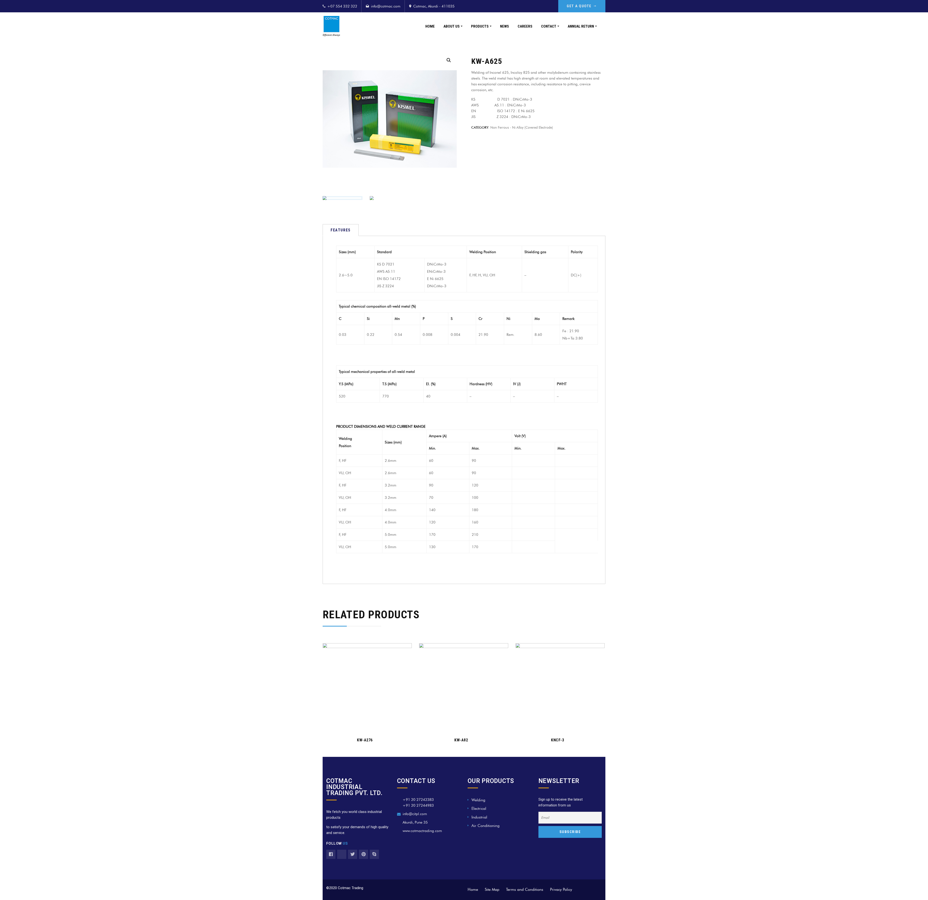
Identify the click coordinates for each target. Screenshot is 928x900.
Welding (478, 800)
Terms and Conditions (524, 889)
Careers (525, 26)
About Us (451, 26)
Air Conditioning (485, 825)
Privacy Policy (561, 889)
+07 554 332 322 (342, 6)
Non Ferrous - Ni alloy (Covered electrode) (521, 127)
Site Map (492, 889)
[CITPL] (331, 26)
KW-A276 (365, 740)
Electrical (478, 808)
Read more (365, 725)
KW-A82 (461, 740)
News (504, 26)
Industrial (479, 817)
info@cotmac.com (385, 6)
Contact (548, 26)
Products (480, 26)
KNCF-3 (557, 740)
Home (430, 26)
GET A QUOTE (579, 6)
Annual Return (581, 26)
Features (341, 230)
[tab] (341, 230)
